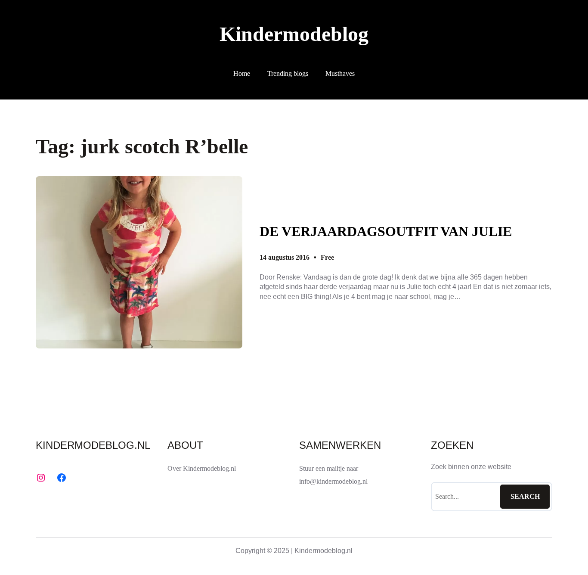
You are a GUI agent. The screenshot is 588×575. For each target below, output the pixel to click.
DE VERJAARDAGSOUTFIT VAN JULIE (386, 231)
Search (525, 496)
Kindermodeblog (294, 33)
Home (241, 73)
